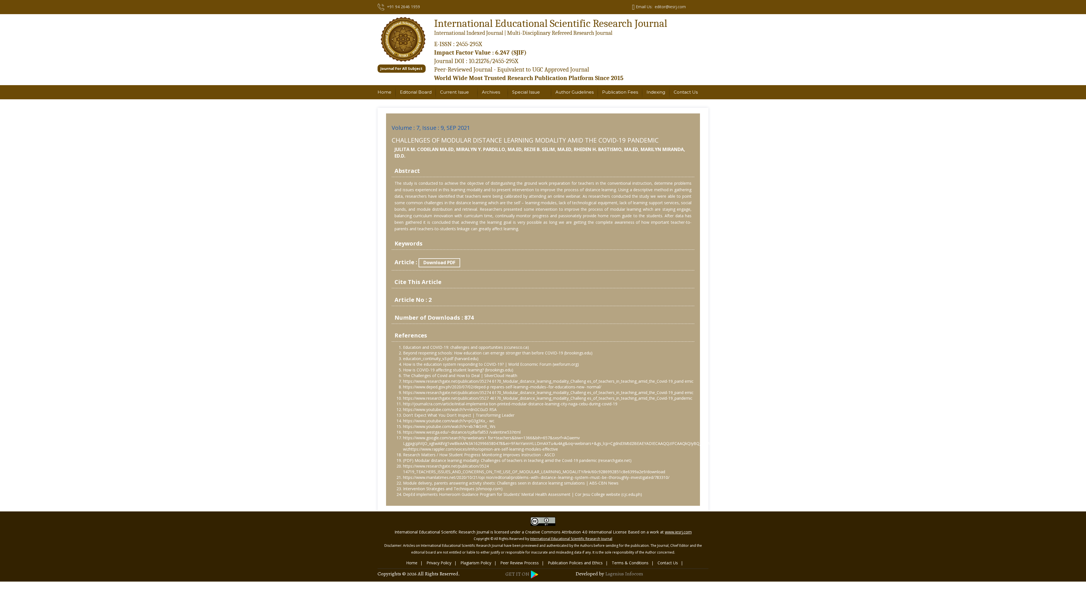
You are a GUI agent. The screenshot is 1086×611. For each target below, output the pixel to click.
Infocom (634, 573)
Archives (491, 92)
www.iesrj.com (678, 532)
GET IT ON (517, 574)
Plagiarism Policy (475, 562)
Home (384, 92)
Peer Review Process (519, 562)
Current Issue (454, 92)
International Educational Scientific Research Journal (571, 538)
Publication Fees (620, 92)
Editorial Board (416, 92)
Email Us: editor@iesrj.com (660, 6)
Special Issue (526, 92)
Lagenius (614, 573)
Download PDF (439, 262)
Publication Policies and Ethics (575, 562)
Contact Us (686, 92)
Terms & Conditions (630, 562)
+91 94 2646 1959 (402, 6)
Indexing (656, 92)
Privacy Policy (438, 562)
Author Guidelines (574, 92)
